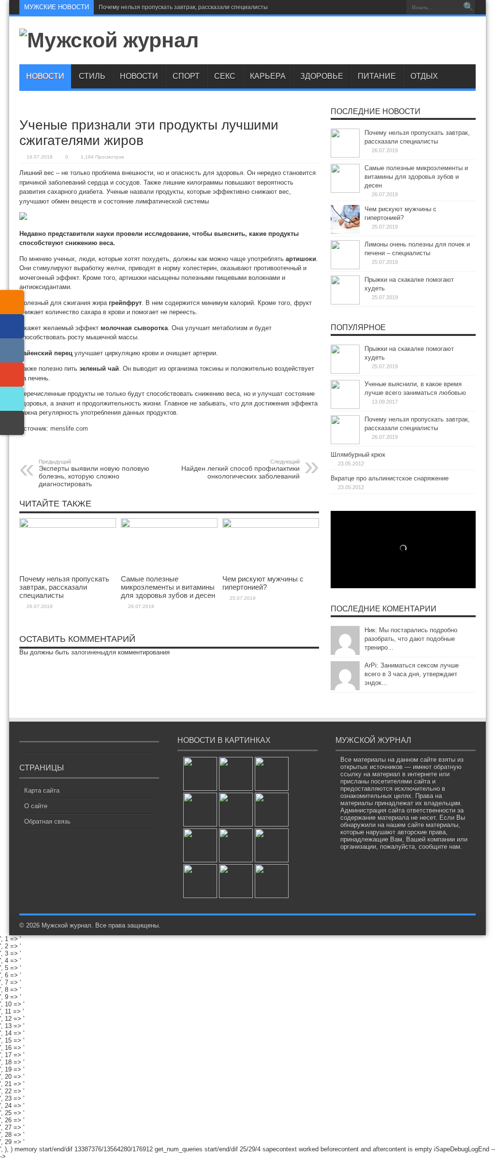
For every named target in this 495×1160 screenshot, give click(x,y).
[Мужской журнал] (109, 40)
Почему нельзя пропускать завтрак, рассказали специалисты (183, 7)
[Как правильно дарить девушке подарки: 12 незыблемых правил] (236, 809)
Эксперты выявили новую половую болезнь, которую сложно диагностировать (94, 473)
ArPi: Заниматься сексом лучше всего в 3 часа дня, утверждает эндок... (411, 674)
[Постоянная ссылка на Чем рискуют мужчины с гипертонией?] (270, 525)
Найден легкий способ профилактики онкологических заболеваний (240, 469)
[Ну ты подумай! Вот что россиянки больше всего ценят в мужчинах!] (200, 774)
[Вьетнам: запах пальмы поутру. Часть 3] (200, 881)
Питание (377, 76)
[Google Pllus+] (12, 374)
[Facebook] (12, 326)
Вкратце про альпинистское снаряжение (390, 478)
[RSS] (12, 302)
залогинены (88, 652)
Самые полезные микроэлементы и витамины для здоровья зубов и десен (168, 587)
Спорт (186, 76)
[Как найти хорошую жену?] (272, 881)
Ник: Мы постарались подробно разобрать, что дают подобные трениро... (410, 638)
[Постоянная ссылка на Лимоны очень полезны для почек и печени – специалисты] (345, 267)
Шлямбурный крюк (358, 454)
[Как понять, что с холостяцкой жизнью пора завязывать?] (236, 774)
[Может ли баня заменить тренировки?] (236, 881)
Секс (224, 76)
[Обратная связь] (12, 423)
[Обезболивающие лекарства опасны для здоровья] (200, 809)
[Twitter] (12, 399)
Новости (45, 76)
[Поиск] (468, 7)
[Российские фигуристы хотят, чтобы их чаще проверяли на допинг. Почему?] (272, 774)
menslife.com (69, 428)
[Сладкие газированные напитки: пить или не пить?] (272, 845)
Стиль (92, 76)
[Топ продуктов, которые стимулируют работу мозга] (200, 845)
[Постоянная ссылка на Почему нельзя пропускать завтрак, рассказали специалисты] (67, 525)
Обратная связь (47, 821)
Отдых (424, 76)
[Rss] (395, 7)
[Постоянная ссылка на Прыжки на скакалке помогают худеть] (345, 302)
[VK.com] (12, 350)
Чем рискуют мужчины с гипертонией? (263, 583)
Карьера (268, 76)
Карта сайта (41, 790)
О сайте (35, 806)
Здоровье (321, 76)
